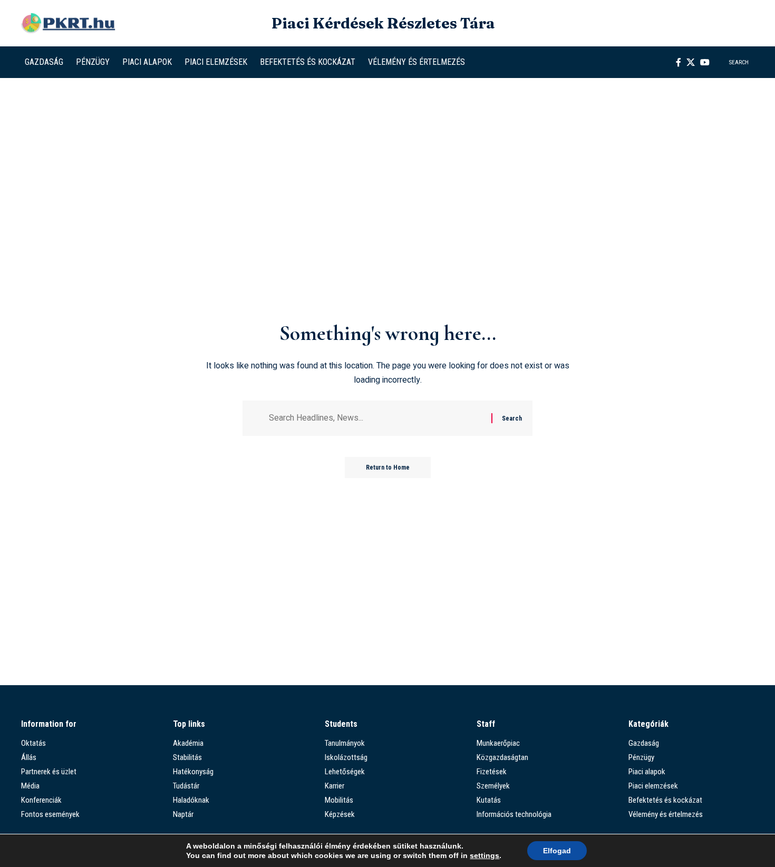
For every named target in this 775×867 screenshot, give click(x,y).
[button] (732, 62)
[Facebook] (678, 62)
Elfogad (557, 850)
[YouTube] (705, 62)
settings (484, 855)
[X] (691, 62)
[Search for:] (376, 418)
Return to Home (388, 467)
